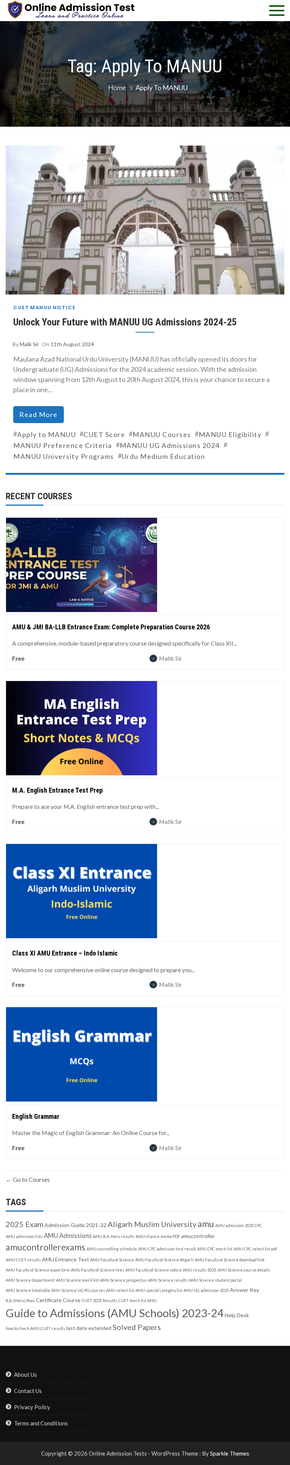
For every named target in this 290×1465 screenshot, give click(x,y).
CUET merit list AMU (137, 1300)
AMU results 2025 (199, 1269)
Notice (64, 307)
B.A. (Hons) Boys (20, 1300)
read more (38, 414)
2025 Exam (24, 1224)
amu (205, 1223)
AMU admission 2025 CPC (238, 1225)
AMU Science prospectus (123, 1280)
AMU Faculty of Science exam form (38, 1269)
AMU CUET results (23, 1259)
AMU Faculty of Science (112, 1259)
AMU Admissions (68, 1235)
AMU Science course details (244, 1269)
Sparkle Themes (229, 1453)
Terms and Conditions (41, 1423)
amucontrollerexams (45, 1247)
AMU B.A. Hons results (113, 1236)
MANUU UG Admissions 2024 (170, 445)
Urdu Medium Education (163, 456)
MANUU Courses (162, 434)
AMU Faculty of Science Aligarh (164, 1259)
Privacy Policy (32, 1407)
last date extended (88, 1328)
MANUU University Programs (63, 456)
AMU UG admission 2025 (206, 1290)
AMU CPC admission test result (167, 1248)
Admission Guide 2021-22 (75, 1225)
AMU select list (120, 1290)
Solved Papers (137, 1327)
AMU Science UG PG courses (78, 1290)
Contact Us (28, 1390)
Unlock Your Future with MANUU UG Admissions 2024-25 (125, 322)
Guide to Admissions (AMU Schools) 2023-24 (115, 1312)
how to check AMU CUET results (35, 1328)
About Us (25, 1374)
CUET (21, 307)
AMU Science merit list (77, 1280)
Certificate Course (58, 1300)
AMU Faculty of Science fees (97, 1269)
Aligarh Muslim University (152, 1224)
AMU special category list (159, 1290)
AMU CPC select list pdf (255, 1248)
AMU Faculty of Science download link (230, 1259)
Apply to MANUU (46, 434)
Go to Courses (31, 1180)
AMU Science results (168, 1280)
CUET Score (104, 434)
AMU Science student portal (215, 1280)
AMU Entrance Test (65, 1259)
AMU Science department (30, 1280)
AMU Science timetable (28, 1290)
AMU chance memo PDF (158, 1236)
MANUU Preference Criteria (62, 445)
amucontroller (198, 1236)
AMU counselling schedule (111, 1248)
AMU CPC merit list (215, 1248)
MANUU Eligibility (230, 434)
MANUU (41, 307)
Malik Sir (29, 344)
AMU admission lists (24, 1236)
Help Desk (237, 1315)
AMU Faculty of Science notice (153, 1269)
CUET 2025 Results (99, 1300)
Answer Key (244, 1290)
